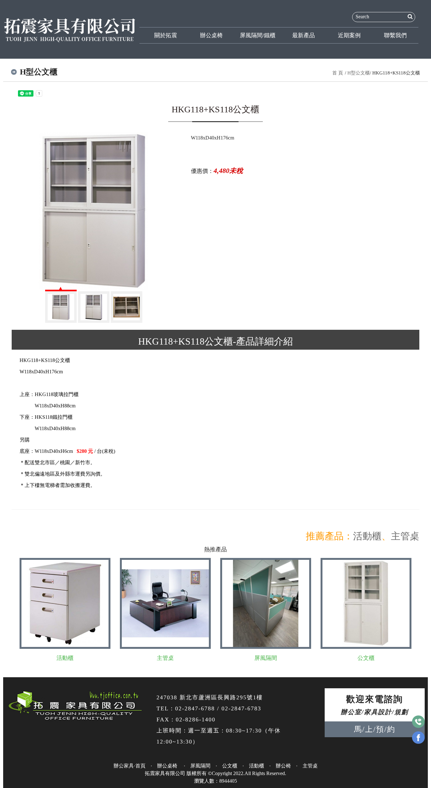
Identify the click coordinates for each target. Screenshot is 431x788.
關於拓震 (165, 35)
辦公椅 (283, 765)
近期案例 (349, 35)
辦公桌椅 (211, 35)
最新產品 (303, 35)
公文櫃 (366, 658)
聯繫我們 (395, 35)
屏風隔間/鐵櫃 (257, 35)
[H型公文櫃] (94, 211)
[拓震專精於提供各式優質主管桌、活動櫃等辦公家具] (69, 29)
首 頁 (337, 72)
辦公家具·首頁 (129, 765)
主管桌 (405, 536)
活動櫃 (367, 536)
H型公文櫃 (358, 72)
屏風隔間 (265, 658)
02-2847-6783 (241, 708)
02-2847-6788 (195, 708)
